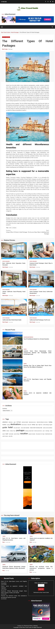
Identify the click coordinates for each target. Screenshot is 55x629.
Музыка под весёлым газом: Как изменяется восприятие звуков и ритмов (41, 554)
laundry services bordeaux (47, 427)
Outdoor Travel (12, 430)
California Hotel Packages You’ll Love (41, 307)
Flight (37, 424)
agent (15, 422)
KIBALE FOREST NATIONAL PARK (36, 427)
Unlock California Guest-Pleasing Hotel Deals (14, 279)
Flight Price (40, 424)
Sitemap (36, 625)
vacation (24, 434)
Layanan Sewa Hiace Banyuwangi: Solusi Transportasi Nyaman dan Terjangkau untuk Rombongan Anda (12, 338)
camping (8, 424)
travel (7, 433)
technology (47, 430)
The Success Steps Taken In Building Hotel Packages (38, 232)
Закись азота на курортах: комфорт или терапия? (12, 379)
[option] (27, 338)
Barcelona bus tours (32, 422)
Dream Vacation (24, 424)
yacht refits (10, 436)
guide (5, 427)
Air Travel (19, 422)
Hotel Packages (15, 32)
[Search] (52, 27)
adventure (5, 422)
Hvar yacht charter (17, 427)
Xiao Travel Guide (5, 32)
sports (44, 430)
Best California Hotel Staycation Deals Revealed (14, 250)
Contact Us (20, 625)
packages (14, 227)
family (33, 424)
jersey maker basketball (25, 427)
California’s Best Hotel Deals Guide (14, 307)
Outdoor (7, 430)
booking (50, 422)
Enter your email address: (41, 582)
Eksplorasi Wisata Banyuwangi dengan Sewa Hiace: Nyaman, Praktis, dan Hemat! (12, 393)
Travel (25, 335)
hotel (10, 227)
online (4, 430)
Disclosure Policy (28, 625)
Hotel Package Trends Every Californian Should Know (41, 279)
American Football (25, 422)
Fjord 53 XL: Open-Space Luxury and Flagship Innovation (12, 365)
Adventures (11, 422)
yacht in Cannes (5, 436)
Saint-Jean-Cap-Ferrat (38, 430)
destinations (15, 424)
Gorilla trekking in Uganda (47, 424)
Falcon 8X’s (29, 424)
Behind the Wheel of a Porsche (42, 422)
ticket (51, 430)
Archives (5, 408)
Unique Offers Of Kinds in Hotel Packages (16, 231)
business (4, 424)
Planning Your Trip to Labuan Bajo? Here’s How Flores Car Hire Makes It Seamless (12, 352)
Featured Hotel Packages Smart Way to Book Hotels (41, 250)
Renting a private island (29, 430)
